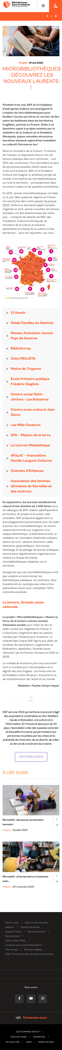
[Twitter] (56, 825)
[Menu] (43, 6)
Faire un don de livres (36, 923)
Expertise (39, 1037)
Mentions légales (33, 949)
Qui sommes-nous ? (28, 1032)
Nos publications (36, 932)
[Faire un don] (55, 6)
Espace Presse (13, 932)
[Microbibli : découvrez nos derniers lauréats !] (31, 800)
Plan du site (11, 949)
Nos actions (19, 1037)
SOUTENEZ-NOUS (31, 757)
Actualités (13, 1042)
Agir (29, 1042)
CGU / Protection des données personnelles (29, 954)
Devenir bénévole (30, 927)
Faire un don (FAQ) (15, 940)
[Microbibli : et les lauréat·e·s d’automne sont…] (31, 857)
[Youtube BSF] (31, 998)
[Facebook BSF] (19, 998)
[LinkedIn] (56, 16)
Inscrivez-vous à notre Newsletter (23, 945)
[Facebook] (47, 16)
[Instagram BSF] (42, 998)
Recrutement (12, 936)
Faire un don (12, 923)
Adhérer (9, 927)
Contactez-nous (34, 1017)
